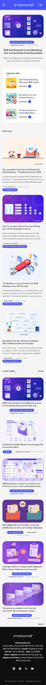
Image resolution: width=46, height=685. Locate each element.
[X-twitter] (26, 668)
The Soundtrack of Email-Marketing (28, 111)
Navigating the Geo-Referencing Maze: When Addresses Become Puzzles (20, 342)
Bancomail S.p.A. (11, 681)
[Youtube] (32, 668)
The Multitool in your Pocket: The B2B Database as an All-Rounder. (20, 284)
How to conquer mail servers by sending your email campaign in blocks (21, 227)
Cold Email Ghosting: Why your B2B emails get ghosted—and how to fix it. (29, 83)
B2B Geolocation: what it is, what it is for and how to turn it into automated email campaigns (21, 486)
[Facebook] (20, 668)
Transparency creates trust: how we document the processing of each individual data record (19, 611)
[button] (39, 675)
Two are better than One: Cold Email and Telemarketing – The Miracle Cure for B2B (21, 171)
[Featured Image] (23, 26)
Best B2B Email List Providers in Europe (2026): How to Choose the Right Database (22, 526)
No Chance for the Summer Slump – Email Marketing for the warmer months (28, 99)
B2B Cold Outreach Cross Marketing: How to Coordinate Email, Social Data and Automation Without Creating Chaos (21, 406)
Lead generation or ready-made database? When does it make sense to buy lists (22, 568)
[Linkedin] (14, 668)
